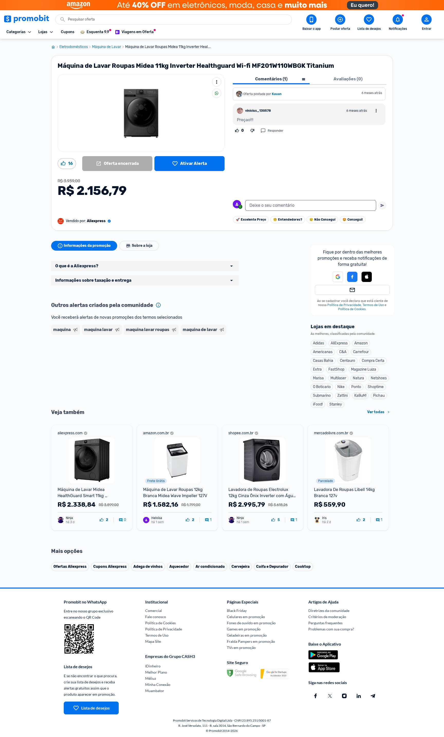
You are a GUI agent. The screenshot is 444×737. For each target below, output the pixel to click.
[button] (335, 277)
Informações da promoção (87, 245)
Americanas (322, 352)
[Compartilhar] (216, 93)
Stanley (335, 404)
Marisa (318, 378)
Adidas (318, 343)
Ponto (356, 387)
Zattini (342, 395)
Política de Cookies (352, 309)
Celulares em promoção (246, 617)
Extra (317, 369)
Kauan (277, 94)
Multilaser (338, 378)
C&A (342, 352)
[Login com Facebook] (352, 277)
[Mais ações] (216, 82)
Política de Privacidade (344, 305)
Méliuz (150, 678)
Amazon (361, 343)
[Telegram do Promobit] (373, 696)
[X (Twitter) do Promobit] (330, 696)
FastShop (336, 369)
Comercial (153, 610)
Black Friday (237, 610)
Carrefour (361, 352)
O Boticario (322, 387)
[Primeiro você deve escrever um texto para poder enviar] (382, 205)
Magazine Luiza (363, 369)
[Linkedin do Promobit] (358, 696)
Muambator (154, 690)
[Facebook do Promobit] (315, 696)
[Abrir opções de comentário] (376, 111)
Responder (275, 131)
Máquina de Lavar (106, 47)
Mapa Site (153, 641)
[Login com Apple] (367, 277)
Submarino (322, 395)
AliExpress (339, 343)
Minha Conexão (157, 684)
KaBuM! (360, 395)
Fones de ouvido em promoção (251, 623)
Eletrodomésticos (73, 47)
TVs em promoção (241, 647)
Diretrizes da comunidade (328, 610)
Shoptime (376, 387)
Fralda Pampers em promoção (251, 641)
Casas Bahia (323, 360)
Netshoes (379, 378)
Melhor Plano (156, 672)
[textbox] (310, 205)
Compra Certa (373, 360)
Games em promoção (244, 629)
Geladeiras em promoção (247, 635)
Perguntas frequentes (325, 623)
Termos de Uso (373, 305)
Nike (341, 387)
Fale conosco (155, 617)
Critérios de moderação (327, 617)
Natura (358, 378)
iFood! (318, 404)
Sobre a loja (142, 245)
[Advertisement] (149, 356)
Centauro (347, 360)
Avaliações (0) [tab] (348, 79)
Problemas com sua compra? (331, 629)
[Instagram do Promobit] (344, 696)
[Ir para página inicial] (55, 47)
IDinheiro (153, 666)
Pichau (379, 395)
